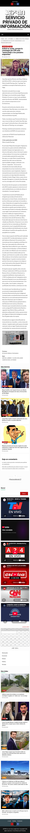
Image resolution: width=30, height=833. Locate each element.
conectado (17, 462)
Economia (4, 655)
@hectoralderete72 (15, 479)
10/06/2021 (5, 56)
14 (15, 638)
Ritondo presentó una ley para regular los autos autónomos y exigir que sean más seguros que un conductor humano (15, 447)
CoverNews (16, 830)
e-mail (9, 821)
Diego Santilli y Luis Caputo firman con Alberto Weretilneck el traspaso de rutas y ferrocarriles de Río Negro (14, 391)
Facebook (19, 821)
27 (11, 644)
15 (19, 638)
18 (3, 641)
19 (7, 641)
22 (19, 641)
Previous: (10, 352)
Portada (10, 46)
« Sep (13, 648)
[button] (2, 34)
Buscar (3, 488)
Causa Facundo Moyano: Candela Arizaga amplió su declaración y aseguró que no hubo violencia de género (14, 724)
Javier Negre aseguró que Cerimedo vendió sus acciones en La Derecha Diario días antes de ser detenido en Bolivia (14, 753)
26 (7, 644)
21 (15, 641)
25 (3, 644)
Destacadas (5, 46)
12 (7, 638)
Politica (10, 386)
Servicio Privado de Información (15, 22)
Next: (12, 358)
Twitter (14, 821)
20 (11, 641)
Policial (4, 658)
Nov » (16, 648)
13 (11, 638)
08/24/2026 (5, 395)
